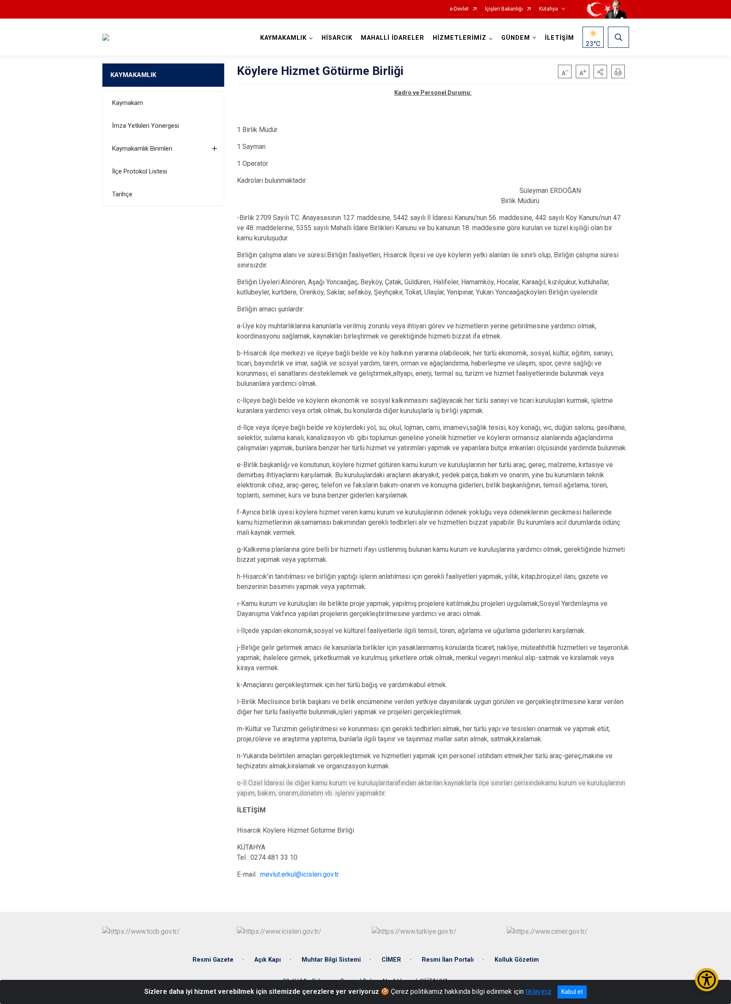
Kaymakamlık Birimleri (142, 148)
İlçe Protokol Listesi (139, 171)
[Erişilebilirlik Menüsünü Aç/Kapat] (706, 979)
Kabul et (572, 991)
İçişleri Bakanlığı (504, 9)
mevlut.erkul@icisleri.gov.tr (299, 874)
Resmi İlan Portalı (448, 959)
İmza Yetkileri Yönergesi (145, 125)
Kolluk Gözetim (517, 959)
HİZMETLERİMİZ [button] (459, 37)
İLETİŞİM (559, 37)
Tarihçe (122, 194)
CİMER (391, 959)
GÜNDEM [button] (515, 37)
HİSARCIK (337, 37)
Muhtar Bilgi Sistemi (331, 959)
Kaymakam (127, 103)
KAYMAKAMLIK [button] (283, 37)
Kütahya (548, 9)
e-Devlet (459, 9)
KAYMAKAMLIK (133, 75)
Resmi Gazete (213, 959)
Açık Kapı (267, 959)
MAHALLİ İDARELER (392, 37)
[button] (600, 71)
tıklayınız (538, 991)
